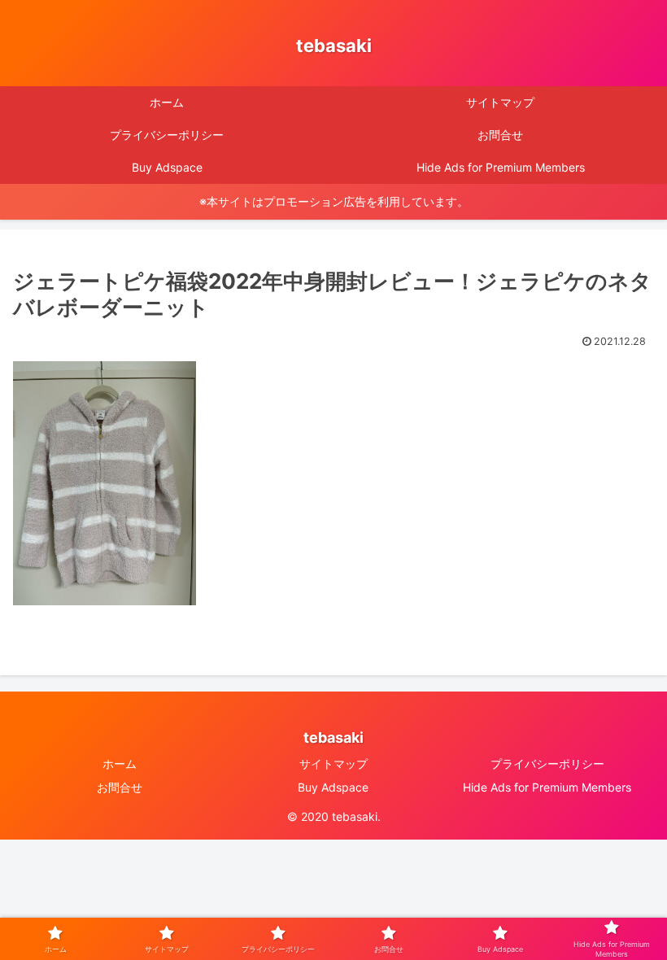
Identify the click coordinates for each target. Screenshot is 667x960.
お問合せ (119, 787)
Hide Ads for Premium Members (547, 787)
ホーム (119, 763)
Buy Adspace (333, 787)
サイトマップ (333, 763)
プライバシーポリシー (547, 763)
